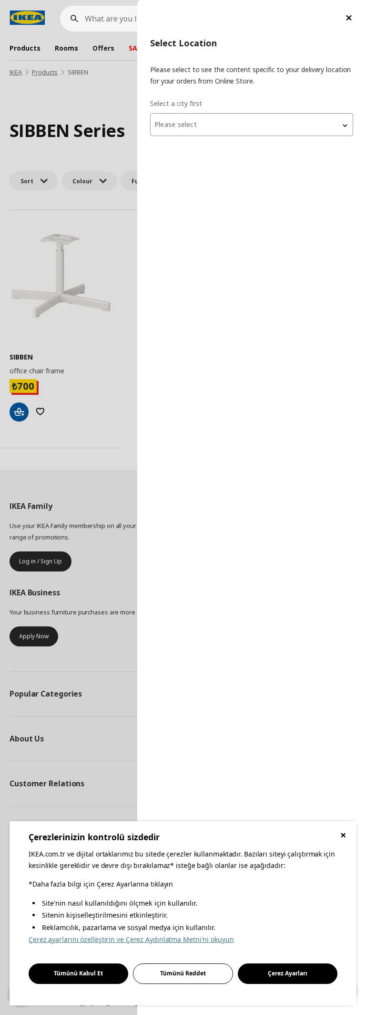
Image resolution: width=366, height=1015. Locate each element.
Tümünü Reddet (183, 973)
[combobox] (251, 124)
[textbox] (252, 125)
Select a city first (176, 103)
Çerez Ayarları (287, 973)
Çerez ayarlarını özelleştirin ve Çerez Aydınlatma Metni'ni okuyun (131, 939)
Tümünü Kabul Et (78, 973)
